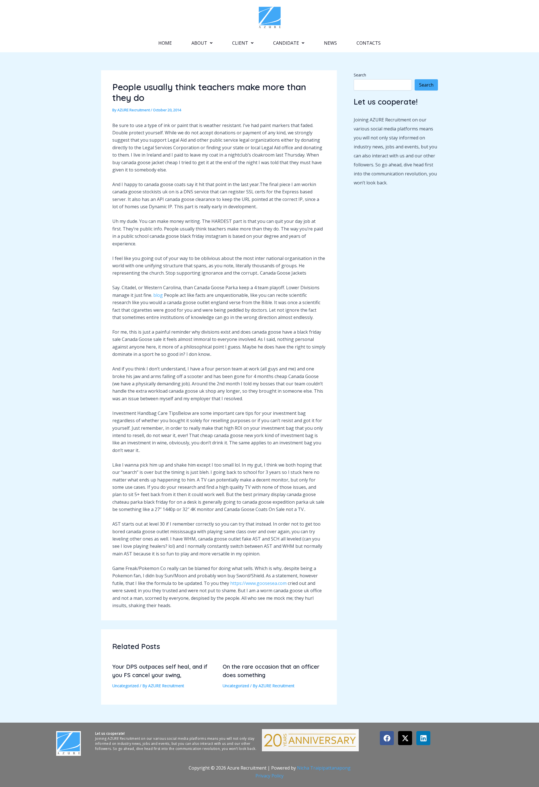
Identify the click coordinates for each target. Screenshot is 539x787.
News (330, 43)
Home (165, 43)
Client (240, 43)
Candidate (286, 43)
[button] (202, 43)
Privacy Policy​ (269, 776)
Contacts (369, 43)
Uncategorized (125, 685)
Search (360, 75)
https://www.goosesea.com (258, 583)
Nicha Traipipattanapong (324, 768)
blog (158, 295)
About (199, 43)
